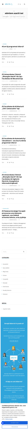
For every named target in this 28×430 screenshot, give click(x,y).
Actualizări (5, 264)
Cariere (5, 275)
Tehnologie (6, 208)
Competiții (5, 279)
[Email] (13, 62)
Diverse (4, 44)
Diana (11, 48)
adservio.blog (13, 81)
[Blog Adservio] (9, 4)
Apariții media (6, 309)
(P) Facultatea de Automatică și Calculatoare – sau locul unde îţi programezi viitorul (14, 140)
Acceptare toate (15, 422)
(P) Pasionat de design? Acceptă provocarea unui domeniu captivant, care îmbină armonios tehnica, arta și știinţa (14, 214)
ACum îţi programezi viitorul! (13, 46)
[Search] (23, 4)
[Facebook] (7, 62)
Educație (5, 283)
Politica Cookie (8, 419)
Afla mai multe (14, 341)
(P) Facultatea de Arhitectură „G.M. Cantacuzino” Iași (13, 107)
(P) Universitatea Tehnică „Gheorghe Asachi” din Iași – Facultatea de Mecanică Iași (12, 76)
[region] (14, 416)
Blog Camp (5, 271)
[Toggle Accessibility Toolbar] (2, 423)
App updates (6, 268)
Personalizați (15, 426)
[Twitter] (9, 62)
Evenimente (6, 286)
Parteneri (5, 294)
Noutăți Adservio (7, 290)
